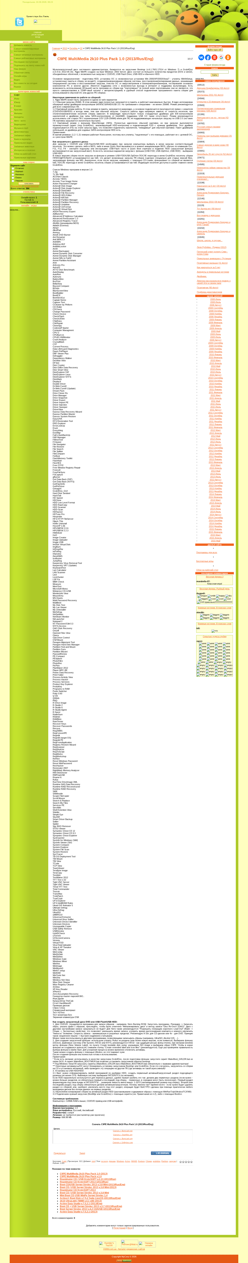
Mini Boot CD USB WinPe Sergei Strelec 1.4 (84, 1195)
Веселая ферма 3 (214, 577)
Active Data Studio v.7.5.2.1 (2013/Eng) (81, 1203)
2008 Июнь (215, 299)
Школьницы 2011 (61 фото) (210, 95)
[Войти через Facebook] (208, 57)
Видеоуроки (20, 124)
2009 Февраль (215, 322)
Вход (37, 37)
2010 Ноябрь (215, 383)
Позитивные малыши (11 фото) (212, 263)
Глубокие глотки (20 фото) (210, 161)
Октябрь (73, 48)
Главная (37, 32)
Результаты (16, 186)
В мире (17, 106)
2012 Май (215, 436)
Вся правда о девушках (208, 215)
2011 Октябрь (215, 415)
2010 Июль (215, 372)
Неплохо (19, 174)
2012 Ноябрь (215, 453)
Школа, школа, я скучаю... (209, 240)
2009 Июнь (215, 334)
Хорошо (19, 171)
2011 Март (216, 395)
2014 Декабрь (215, 526)
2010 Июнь (215, 369)
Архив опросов (31, 186)
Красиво (18, 109)
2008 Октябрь (215, 311)
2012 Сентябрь (215, 447)
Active (127, 1161)
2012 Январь (215, 424)
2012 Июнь (215, 439)
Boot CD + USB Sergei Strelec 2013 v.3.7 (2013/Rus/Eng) (91, 1206)
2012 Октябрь (215, 450)
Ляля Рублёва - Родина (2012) (211, 247)
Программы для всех (206, 552)
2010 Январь (215, 354)
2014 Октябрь (215, 520)
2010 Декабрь (215, 386)
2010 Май (215, 366)
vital (93, 1161)
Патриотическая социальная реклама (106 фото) (211, 109)
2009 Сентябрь (215, 343)
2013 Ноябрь (215, 488)
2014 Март (215, 500)
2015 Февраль (215, 532)
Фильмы (18, 113)
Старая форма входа (214, 65)
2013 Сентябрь (215, 482)
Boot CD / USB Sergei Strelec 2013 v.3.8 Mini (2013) (88, 1187)
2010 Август (215, 375)
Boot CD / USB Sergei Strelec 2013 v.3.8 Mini (84, 1192)
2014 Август (215, 514)
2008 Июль (215, 302)
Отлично (19, 168)
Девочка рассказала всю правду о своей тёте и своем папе (214, 282)
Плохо (18, 177)
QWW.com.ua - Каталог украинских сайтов (124, 1249)
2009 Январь (215, 319)
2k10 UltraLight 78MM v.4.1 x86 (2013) (81, 1201)
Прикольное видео (23, 143)
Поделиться (59, 1153)
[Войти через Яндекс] (214, 57)
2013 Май (215, 471)
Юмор (17, 102)
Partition (164, 1161)
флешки (112, 1161)
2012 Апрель (215, 433)
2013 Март (215, 465)
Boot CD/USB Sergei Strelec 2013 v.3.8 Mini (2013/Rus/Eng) (92, 1184)
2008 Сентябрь (215, 308)
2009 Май (215, 331)
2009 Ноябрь (215, 349)
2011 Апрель (215, 398)
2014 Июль (215, 512)
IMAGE (134, 1161)
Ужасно (19, 180)
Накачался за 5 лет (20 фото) (211, 186)
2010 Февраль (215, 357)
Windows (120, 1161)
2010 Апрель (215, 363)
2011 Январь (215, 389)
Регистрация (38, 34)
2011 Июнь (215, 404)
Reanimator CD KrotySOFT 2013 (78, 1190)
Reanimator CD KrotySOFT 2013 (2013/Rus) (84, 1182)
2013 (64, 48)
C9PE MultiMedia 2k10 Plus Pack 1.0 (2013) (84, 1173)
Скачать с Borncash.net (123, 1131)
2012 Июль (215, 442)
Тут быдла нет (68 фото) (209, 208)
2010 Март (215, 360)
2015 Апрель (215, 538)
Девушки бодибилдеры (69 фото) (213, 88)
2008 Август (215, 305)
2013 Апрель (215, 468)
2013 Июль (215, 477)
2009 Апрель (215, 328)
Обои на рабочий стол (25, 154)
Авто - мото (20, 121)
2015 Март (215, 535)
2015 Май (215, 541)
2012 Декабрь (215, 456)
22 (81, 48)
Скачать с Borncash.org (123, 1139)
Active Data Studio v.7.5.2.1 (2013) (78, 1211)
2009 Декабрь (215, 351)
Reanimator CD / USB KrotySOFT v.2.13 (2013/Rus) (88, 1179)
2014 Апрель (215, 503)
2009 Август (215, 340)
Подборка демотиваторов (209, 292)
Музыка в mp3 (21, 128)
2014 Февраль (215, 497)
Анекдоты (19, 117)
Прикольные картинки (25, 157)
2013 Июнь (215, 474)
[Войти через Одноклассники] (228, 57)
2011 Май (215, 401)
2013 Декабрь (215, 491)
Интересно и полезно (24, 150)
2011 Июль (215, 407)
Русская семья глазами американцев (208, 128)
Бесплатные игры (205, 561)
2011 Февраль (215, 392)
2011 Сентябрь (215, 413)
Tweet (82, 1153)
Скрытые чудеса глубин (214, 636)
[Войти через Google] (221, 57)
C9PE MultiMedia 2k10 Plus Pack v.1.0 (81, 1176)
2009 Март (215, 325)
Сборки (149, 1161)
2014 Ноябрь (215, 523)
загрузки (172, 1161)
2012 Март (215, 430)
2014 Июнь (215, 509)
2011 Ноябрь (215, 418)
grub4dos (156, 1161)
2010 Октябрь (215, 381)
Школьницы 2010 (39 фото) (210, 202)
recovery (104, 1161)
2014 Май (215, 506)
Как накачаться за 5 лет (208, 267)
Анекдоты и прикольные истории (213, 272)
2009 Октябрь (215, 346)
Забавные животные (24, 146)
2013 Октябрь (215, 485)
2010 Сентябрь (215, 378)
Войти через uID (214, 50)
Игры (16, 98)
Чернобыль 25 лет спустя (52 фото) (214, 154)
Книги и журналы (22, 139)
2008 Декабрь (215, 317)
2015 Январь (215, 529)
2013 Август (215, 480)
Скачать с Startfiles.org (122, 1135)
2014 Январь (215, 494)
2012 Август (215, 445)
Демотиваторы (21, 132)
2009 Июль (215, 337)
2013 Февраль (215, 462)
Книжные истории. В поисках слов (214, 608)
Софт (17, 95)
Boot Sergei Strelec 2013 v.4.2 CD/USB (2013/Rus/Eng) (90, 1209)
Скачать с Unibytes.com (123, 1142)
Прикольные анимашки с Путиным (214, 258)
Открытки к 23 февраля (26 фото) (213, 102)
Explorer (141, 1161)
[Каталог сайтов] (118, 1247)
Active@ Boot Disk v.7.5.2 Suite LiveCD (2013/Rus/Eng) (90, 1198)
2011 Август (215, 410)
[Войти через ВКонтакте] (201, 57)
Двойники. (202, 276)
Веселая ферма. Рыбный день (215, 589)
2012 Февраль (215, 427)
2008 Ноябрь (215, 314)
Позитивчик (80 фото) (207, 287)
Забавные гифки (22, 135)
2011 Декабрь (215, 421)
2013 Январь (215, 459)
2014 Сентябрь (215, 517)
